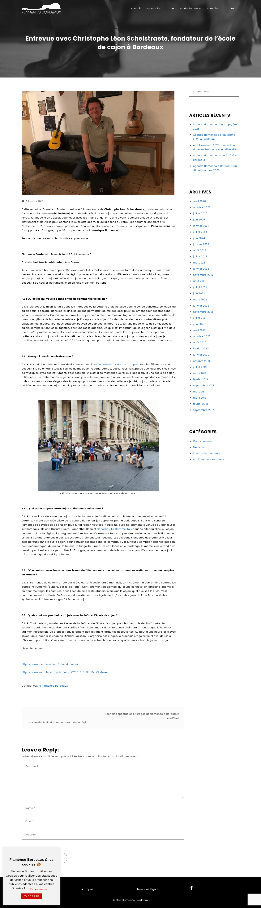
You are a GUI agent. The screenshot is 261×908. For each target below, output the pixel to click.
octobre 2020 (202, 336)
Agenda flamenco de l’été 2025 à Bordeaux (215, 158)
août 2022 (199, 281)
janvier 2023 (201, 269)
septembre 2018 (203, 385)
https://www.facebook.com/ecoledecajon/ (50, 664)
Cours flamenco (203, 441)
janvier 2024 (201, 244)
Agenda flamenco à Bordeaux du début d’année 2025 (215, 168)
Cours (171, 8)
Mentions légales (148, 889)
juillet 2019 (200, 367)
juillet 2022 (200, 287)
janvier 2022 (201, 306)
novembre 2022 (203, 275)
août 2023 (199, 250)
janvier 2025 (201, 226)
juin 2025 (199, 219)
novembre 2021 (203, 312)
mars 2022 (200, 299)
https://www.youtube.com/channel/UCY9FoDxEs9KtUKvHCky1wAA (65, 672)
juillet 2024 (200, 232)
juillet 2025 (200, 213)
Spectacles (153, 8)
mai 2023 (199, 262)
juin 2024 (199, 238)
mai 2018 (199, 391)
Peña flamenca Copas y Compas (116, 364)
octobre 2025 (202, 207)
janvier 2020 (201, 355)
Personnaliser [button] (39, 889)
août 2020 (199, 342)
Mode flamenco (190, 8)
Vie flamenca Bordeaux (52, 686)
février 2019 (200, 379)
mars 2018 (200, 398)
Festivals (199, 447)
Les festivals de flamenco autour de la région (59, 722)
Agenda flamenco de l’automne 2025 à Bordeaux (214, 137)
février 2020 (201, 348)
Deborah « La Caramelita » (114, 529)
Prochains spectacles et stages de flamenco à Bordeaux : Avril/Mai (141, 716)
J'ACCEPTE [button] (31, 896)
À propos (87, 889)
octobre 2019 (201, 361)
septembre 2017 (203, 410)
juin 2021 (198, 324)
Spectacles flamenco (207, 453)
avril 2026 (199, 201)
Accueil (136, 8)
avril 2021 (199, 330)
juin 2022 (199, 293)
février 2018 (200, 404)
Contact (231, 8)
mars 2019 (200, 373)
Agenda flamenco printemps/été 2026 (215, 127)
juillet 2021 (200, 318)
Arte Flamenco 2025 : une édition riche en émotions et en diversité (215, 147)
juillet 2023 (200, 256)
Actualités (213, 8)
